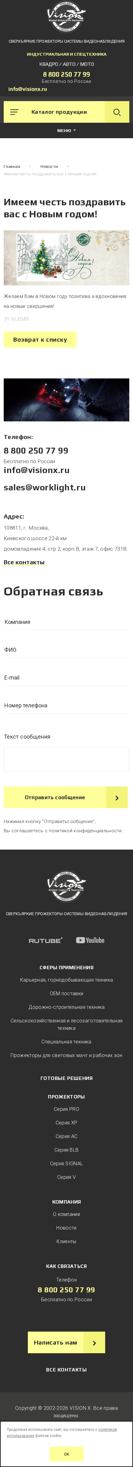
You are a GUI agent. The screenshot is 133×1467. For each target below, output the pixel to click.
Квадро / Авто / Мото (66, 64)
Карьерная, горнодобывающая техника (66, 980)
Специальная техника (66, 1042)
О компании (66, 1214)
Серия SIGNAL (66, 1163)
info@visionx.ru (27, 89)
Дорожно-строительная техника (66, 1007)
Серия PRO (66, 1109)
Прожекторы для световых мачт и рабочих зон (66, 1055)
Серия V (66, 1177)
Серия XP (67, 1123)
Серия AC (67, 1136)
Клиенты (66, 1241)
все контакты (66, 1370)
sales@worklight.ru (45, 487)
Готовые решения (67, 1078)
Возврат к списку (40, 339)
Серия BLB (66, 1150)
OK (66, 1454)
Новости (66, 1228)
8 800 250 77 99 (66, 74)
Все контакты (24, 561)
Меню (64, 130)
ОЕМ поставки (67, 993)
